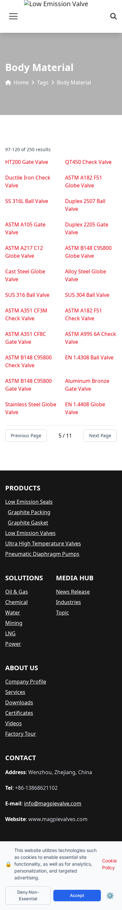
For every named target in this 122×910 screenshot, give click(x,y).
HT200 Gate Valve (26, 162)
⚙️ (110, 896)
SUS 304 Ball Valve (87, 294)
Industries (68, 602)
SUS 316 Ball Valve (27, 294)
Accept (77, 895)
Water (12, 612)
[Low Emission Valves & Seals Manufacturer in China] (56, 16)
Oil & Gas (16, 591)
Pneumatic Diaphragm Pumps (42, 553)
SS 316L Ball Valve (26, 201)
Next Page (100, 435)
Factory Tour (20, 733)
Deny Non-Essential (28, 895)
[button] (13, 16)
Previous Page (26, 435)
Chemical (16, 602)
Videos (13, 723)
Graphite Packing (29, 512)
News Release (73, 591)
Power (13, 643)
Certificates (19, 712)
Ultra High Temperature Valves (43, 543)
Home (21, 82)
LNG (10, 633)
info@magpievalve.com (52, 803)
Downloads (19, 702)
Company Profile (25, 681)
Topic (62, 612)
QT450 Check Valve (88, 162)
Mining (13, 623)
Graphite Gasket (28, 522)
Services (15, 692)
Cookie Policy (109, 864)
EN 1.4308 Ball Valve (89, 357)
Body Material (74, 82)
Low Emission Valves (30, 533)
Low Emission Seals (29, 501)
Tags (42, 82)
